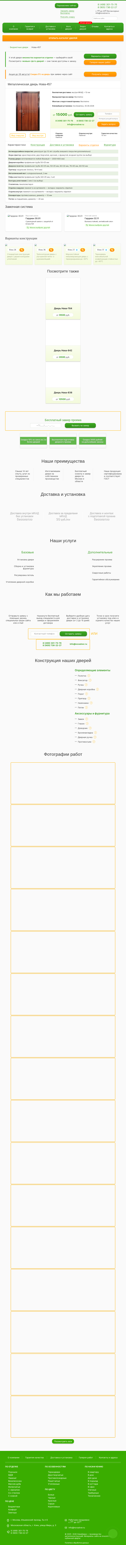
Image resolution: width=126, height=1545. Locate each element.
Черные (51, 1498)
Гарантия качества (34, 1457)
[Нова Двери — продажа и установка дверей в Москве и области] (20, 8)
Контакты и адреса (109, 27)
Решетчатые (54, 1481)
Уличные (92, 1490)
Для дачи (92, 1478)
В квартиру (93, 1472)
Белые (51, 1494)
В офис (91, 1487)
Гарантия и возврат (30, 27)
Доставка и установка (50, 27)
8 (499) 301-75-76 (107, 4)
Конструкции (38, 145)
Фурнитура (110, 145)
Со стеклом (14, 1493)
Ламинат (12, 1478)
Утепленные (54, 1484)
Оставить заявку (84, 114)
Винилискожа (15, 1481)
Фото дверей (68, 27)
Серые (51, 1503)
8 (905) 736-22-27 (107, 7)
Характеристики (17, 145)
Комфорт (12, 1509)
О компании (13, 27)
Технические (94, 1496)
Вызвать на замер (80, 425)
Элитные (12, 1512)
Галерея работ (86, 1457)
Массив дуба (14, 1484)
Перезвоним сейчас (66, 5)
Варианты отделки (100, 56)
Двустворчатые (55, 1475)
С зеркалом (14, 1490)
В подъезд (93, 1481)
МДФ (10, 1475)
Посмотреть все (63, 1441)
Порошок (12, 1472)
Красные (52, 1500)
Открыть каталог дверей (63, 38)
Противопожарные (57, 1478)
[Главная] (6, 47)
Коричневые (54, 1506)
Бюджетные (14, 1506)
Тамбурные (93, 1493)
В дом (91, 1475)
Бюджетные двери (19, 47)
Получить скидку (100, 74)
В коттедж (93, 1484)
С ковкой (12, 1496)
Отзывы (95, 26)
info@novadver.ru (103, 13)
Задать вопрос (108, 124)
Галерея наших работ (100, 62)
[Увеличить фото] (21, 250)
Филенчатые (14, 1487)
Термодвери (54, 1472)
